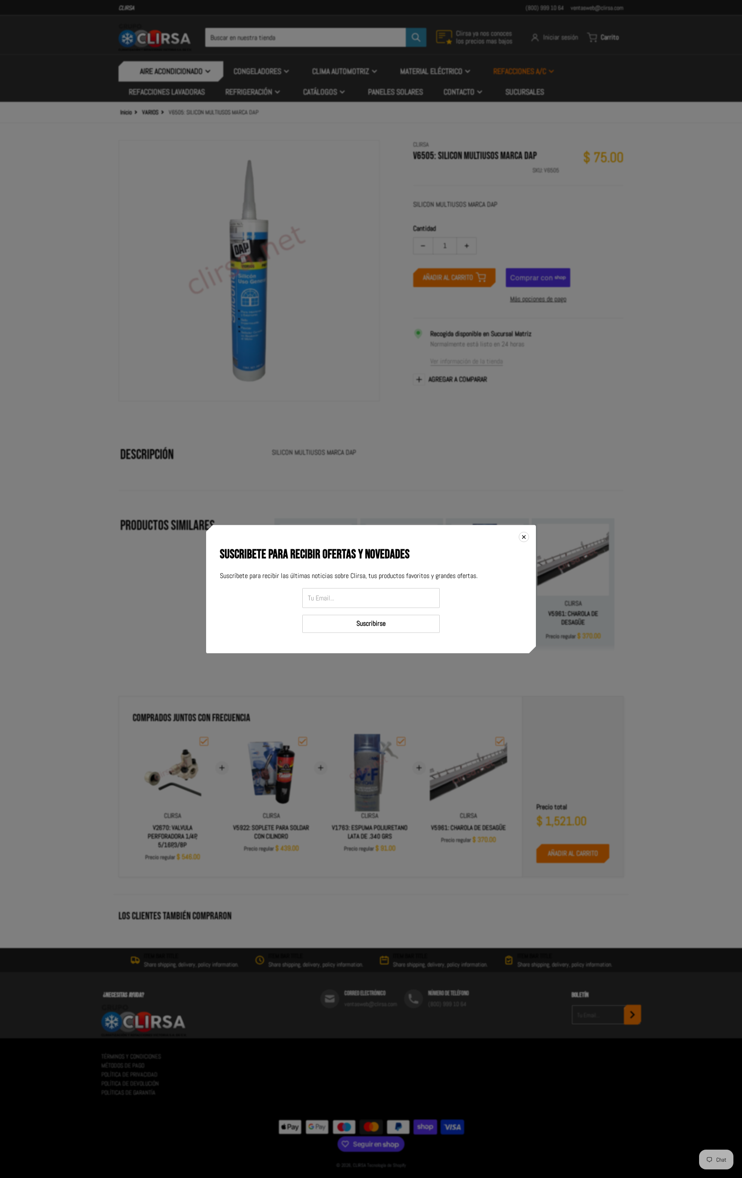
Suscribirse (371, 623)
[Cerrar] (524, 537)
